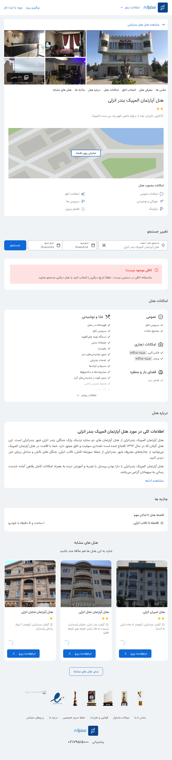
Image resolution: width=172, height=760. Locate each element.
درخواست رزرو (139, 653)
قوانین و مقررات (99, 717)
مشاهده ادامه (154, 480)
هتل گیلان (157, 446)
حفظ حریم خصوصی (74, 717)
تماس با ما (140, 717)
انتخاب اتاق (129, 90)
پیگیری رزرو (33, 7)
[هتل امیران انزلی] (141, 583)
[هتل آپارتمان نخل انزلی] (86, 583)
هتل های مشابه (62, 90)
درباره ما (53, 717)
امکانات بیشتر (88, 395)
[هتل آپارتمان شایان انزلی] (30, 583)
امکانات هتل (111, 90)
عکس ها (161, 90)
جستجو (15, 245)
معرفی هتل (145, 90)
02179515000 (78, 742)
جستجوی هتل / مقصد (149, 243)
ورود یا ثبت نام (13, 7)
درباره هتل (94, 90)
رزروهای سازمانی (35, 717)
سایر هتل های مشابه (86, 671)
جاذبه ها (80, 90)
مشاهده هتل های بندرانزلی (143, 24)
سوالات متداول (121, 717)
